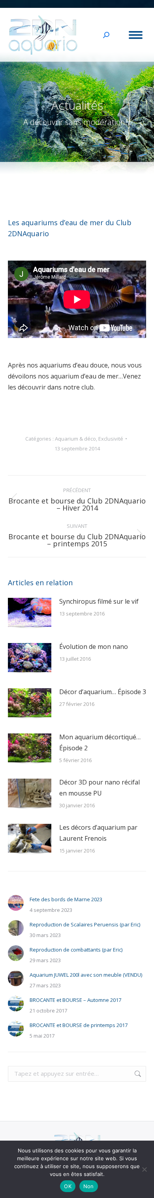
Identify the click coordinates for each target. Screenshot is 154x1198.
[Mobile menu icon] (135, 35)
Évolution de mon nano (93, 646)
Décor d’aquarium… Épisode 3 (102, 691)
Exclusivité (110, 438)
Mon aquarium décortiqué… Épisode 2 (100, 742)
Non (88, 1186)
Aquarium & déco (75, 438)
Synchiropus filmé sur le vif (99, 601)
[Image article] (29, 613)
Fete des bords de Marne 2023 (66, 899)
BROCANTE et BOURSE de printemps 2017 (79, 1025)
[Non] (144, 1169)
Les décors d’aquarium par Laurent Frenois (98, 833)
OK (67, 1186)
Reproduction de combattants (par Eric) (76, 949)
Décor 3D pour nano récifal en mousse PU (99, 787)
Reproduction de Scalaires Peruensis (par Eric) (85, 924)
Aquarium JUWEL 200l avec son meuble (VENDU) (86, 974)
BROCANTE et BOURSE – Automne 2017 (75, 999)
